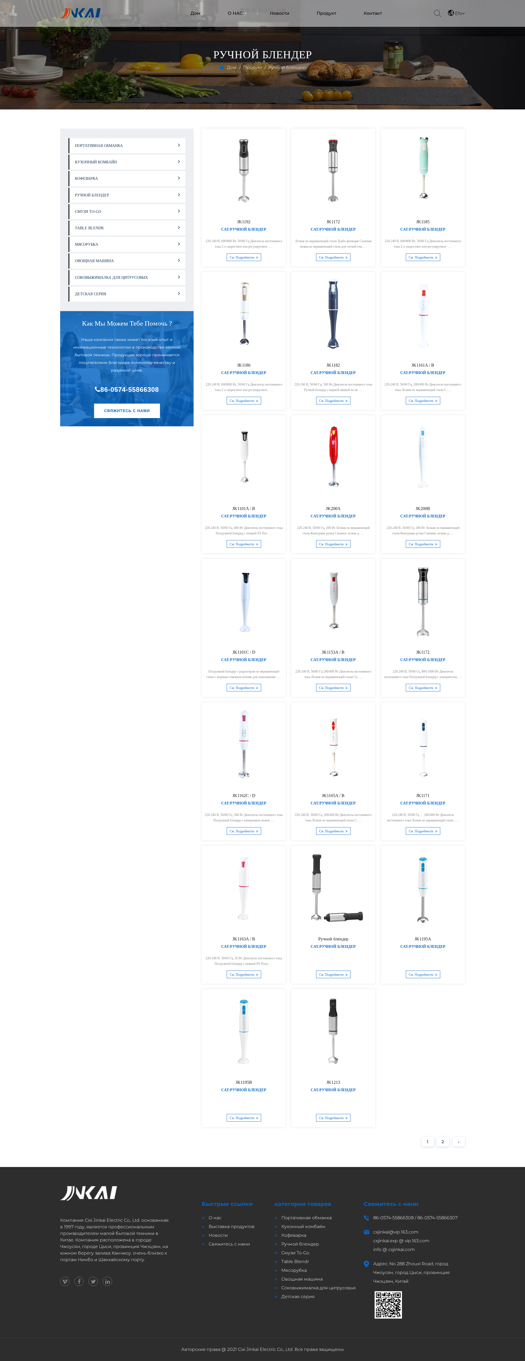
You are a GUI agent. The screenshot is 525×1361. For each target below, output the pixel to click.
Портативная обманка (99, 146)
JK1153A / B (333, 652)
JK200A (333, 508)
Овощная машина (94, 261)
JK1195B (244, 1082)
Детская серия (90, 294)
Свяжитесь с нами (127, 411)
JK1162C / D (243, 795)
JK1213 (333, 1082)
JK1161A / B (423, 365)
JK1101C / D (243, 652)
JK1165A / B (333, 795)
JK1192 (243, 221)
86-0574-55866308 (129, 389)
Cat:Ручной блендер (243, 229)
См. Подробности (242, 257)
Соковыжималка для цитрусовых (111, 278)
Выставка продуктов (232, 1226)
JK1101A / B (243, 508)
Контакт (373, 13)
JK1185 (423, 221)
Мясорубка (86, 244)
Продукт (326, 13)
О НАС (235, 13)
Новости (279, 13)
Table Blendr (325, 23)
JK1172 (333, 221)
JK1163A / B (243, 939)
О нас (215, 1217)
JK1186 (243, 365)
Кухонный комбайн (322, 24)
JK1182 (333, 365)
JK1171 (423, 795)
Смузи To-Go (88, 212)
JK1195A (423, 939)
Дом (195, 13)
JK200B (423, 508)
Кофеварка (86, 178)
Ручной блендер (92, 195)
